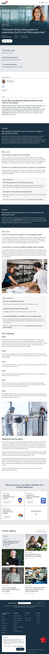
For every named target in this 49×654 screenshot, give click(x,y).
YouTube (38, 622)
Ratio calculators (16, 622)
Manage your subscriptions (18, 626)
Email (26, 615)
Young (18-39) (4, 623)
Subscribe (39, 603)
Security (37, 649)
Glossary (15, 624)
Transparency (41, 649)
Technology (4, 628)
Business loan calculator (17, 620)
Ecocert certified (18, 219)
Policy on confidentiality (19, 646)
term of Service (32, 652)
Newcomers (4, 625)
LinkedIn (38, 615)
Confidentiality (32, 649)
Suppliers (3, 632)
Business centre (28, 620)
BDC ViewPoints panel (17, 631)
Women (3, 621)
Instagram (38, 620)
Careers (14, 629)
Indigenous (4, 619)
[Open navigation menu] (46, 2)
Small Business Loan (17, 615)
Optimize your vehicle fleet (36, 199)
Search (43, 2)
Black (3, 617)
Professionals (4, 630)
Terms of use (26, 649)
